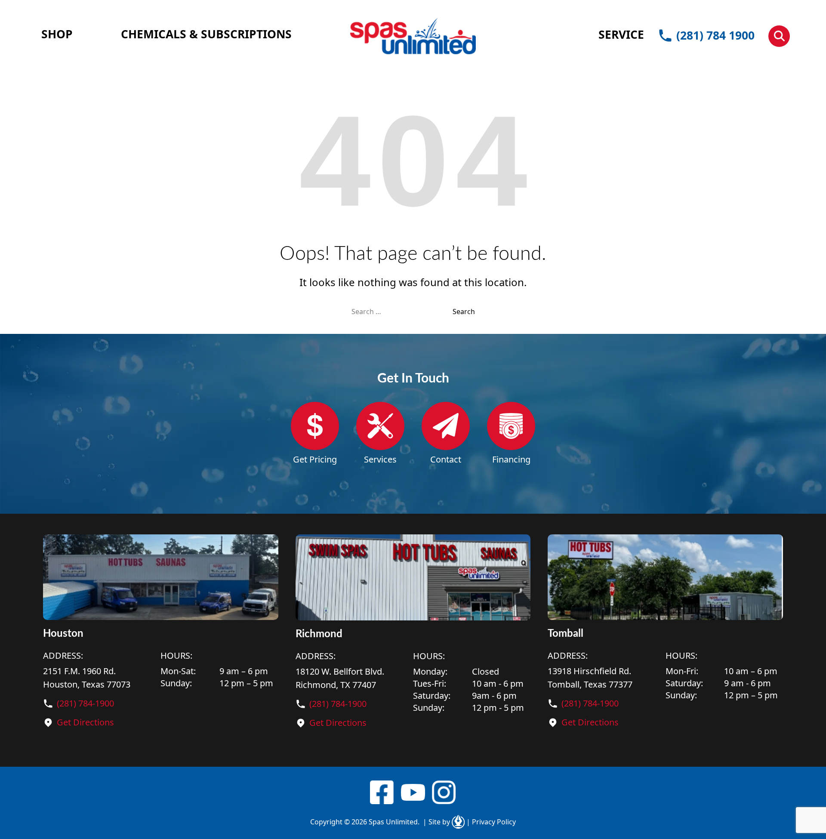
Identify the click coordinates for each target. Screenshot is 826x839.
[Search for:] (402, 311)
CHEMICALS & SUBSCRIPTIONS (206, 34)
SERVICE (621, 34)
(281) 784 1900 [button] (715, 35)
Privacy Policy (491, 821)
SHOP (57, 34)
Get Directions (85, 722)
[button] (779, 36)
